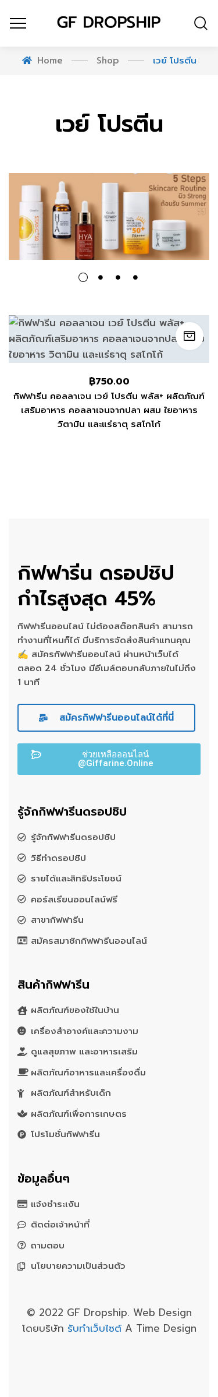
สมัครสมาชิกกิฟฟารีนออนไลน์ (89, 940)
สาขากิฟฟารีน (57, 919)
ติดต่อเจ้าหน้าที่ (60, 1224)
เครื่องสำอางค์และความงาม (84, 1031)
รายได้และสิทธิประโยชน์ (76, 878)
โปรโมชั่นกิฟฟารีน (65, 1134)
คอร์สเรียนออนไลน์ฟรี (74, 899)
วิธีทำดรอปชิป (58, 858)
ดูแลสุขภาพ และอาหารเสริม (84, 1051)
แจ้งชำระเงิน (55, 1204)
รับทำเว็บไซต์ (96, 1328)
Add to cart (189, 336)
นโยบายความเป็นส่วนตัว (78, 1266)
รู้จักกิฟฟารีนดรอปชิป (73, 837)
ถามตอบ (48, 1245)
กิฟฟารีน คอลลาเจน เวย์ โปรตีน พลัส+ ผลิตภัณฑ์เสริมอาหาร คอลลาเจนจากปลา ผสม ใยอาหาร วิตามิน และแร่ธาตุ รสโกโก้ (109, 410)
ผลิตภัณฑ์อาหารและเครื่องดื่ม (88, 1072)
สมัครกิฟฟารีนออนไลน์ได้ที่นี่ (115, 718)
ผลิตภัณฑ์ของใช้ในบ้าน (75, 1010)
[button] (109, 759)
